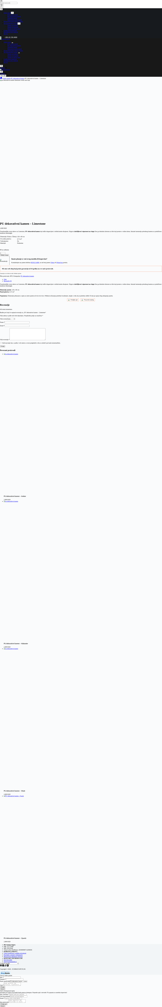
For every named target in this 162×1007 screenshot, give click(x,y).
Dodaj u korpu (4, 255)
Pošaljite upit (74, 300)
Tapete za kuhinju (13, 54)
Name (2, 322)
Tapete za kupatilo (13, 56)
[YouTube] (8, 966)
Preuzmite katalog (89, 300)
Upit (2, 985)
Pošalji (2, 346)
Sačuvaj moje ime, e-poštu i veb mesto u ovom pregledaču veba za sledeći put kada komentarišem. (31, 343)
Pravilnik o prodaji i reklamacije (13, 955)
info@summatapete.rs (10, 961)
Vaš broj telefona (5, 996)
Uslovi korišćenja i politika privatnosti (15, 953)
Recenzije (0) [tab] (8, 281)
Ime (1, 977)
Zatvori (2, 989)
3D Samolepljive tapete (11, 52)
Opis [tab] (5, 279)
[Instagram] (3, 966)
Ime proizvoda (4, 1002)
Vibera (52, 262)
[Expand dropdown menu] (12, 42)
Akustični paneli (12, 47)
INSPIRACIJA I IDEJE (11, 61)
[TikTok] (5, 966)
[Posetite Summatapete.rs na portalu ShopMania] (5, 974)
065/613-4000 (35, 262)
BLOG (6, 62)
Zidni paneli (7, 42)
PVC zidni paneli (13, 44)
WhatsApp (59, 262)
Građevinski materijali (10, 59)
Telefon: (3, 979)
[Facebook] (1, 966)
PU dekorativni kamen (14, 45)
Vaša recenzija (5, 339)
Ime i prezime (4, 994)
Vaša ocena (3, 319)
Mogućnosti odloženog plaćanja (13, 956)
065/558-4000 (8, 960)
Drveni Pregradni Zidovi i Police (13, 50)
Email (2, 326)
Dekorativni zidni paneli (15, 49)
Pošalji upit (4, 1004)
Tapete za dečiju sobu (14, 57)
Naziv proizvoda (5, 981)
